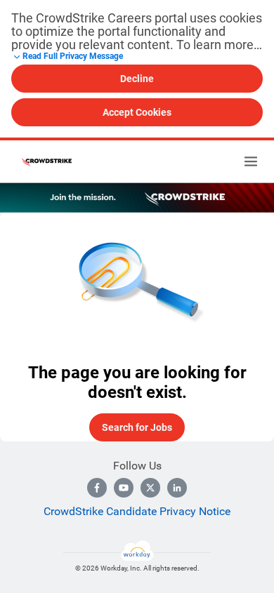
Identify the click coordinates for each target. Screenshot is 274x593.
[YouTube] (123, 488)
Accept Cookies (137, 112)
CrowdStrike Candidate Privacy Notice (137, 511)
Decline (137, 78)
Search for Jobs (137, 427)
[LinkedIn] (177, 488)
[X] (150, 488)
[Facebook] (97, 488)
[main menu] (251, 161)
